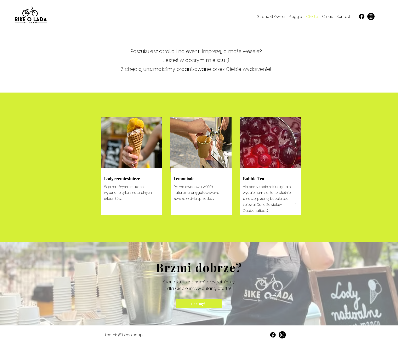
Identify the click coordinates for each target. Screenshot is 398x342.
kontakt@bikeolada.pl (124, 334)
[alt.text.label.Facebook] (361, 16)
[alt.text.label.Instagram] (371, 16)
